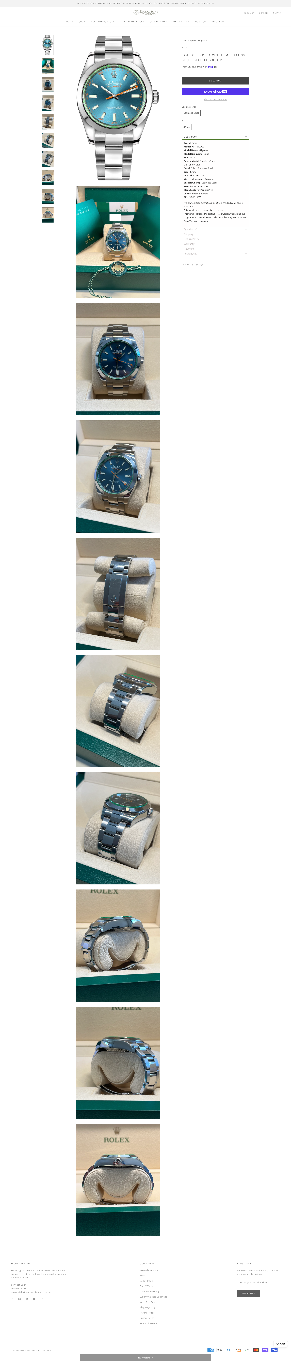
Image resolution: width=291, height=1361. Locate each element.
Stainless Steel (191, 112)
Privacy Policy (147, 1317)
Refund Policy (147, 1312)
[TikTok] (42, 1299)
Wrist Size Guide (148, 1302)
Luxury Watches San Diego (153, 1296)
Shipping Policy (147, 1307)
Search (263, 13)
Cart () (278, 13)
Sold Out (215, 81)
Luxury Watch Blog (149, 1291)
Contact (200, 22)
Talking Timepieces (132, 22)
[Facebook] (193, 265)
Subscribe (248, 1293)
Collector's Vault (102, 22)
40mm (187, 127)
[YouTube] (34, 1299)
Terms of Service (148, 1323)
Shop (82, 22)
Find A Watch (181, 22)
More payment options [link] (215, 98)
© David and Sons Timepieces (33, 1350)
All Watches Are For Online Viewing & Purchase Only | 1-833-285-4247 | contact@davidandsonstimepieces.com (145, 3)
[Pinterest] (202, 265)
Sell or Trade (158, 22)
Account (249, 13)
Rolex (185, 48)
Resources (218, 22)
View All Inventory (149, 1270)
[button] (145, 1357)
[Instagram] (19, 1299)
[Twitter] (197, 265)
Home (69, 22)
